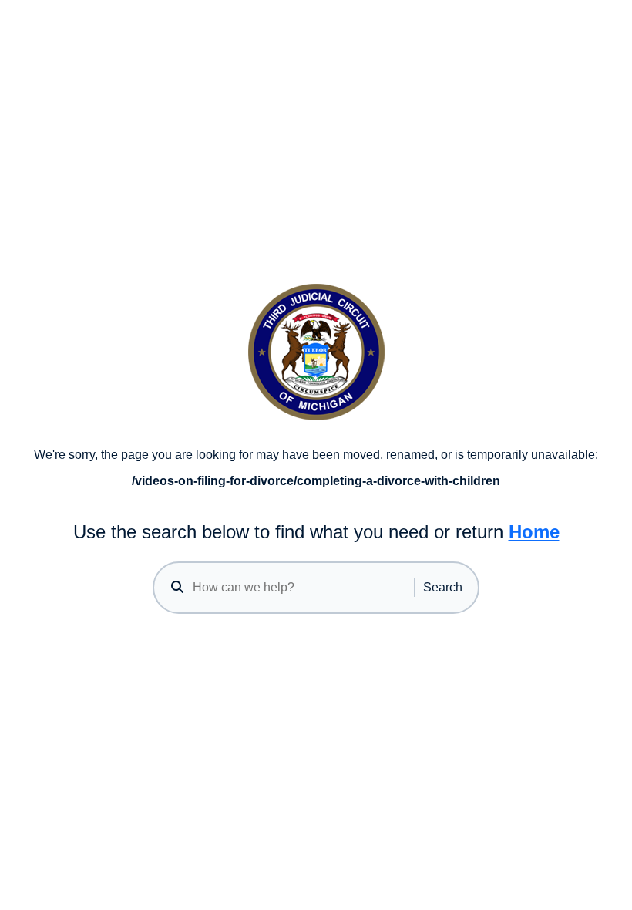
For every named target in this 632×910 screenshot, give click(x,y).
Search (442, 587)
